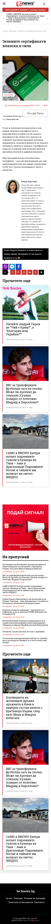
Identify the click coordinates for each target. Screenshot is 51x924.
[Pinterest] (18, 272)
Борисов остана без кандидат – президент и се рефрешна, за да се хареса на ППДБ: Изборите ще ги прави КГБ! (24, 612)
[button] (45, 3)
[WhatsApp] (24, 272)
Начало (5, 31)
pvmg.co (36, 920)
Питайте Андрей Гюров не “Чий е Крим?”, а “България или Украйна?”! (23, 329)
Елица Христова (12, 119)
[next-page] (47, 18)
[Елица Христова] (12, 210)
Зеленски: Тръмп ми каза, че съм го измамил (23, 631)
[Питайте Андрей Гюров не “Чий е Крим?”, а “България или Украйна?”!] (25, 302)
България (13, 31)
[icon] (5, 267)
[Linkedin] (29, 272)
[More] (41, 272)
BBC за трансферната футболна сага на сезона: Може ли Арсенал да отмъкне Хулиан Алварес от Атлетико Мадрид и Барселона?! (24, 393)
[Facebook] (12, 272)
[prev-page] (3, 18)
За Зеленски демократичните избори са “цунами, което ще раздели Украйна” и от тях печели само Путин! (25, 640)
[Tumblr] (35, 272)
